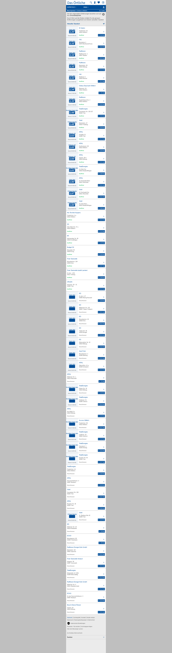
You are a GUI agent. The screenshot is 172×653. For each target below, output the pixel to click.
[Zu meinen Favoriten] (98, 2)
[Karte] (103, 7)
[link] (103, 14)
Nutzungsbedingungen (80, 620)
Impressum (70, 620)
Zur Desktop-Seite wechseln (74, 633)
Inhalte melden (91, 617)
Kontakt (83, 617)
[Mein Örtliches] (95, 2)
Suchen (69, 637)
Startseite (69, 617)
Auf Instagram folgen (86, 626)
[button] (76, 623)
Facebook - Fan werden (73, 626)
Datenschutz (91, 620)
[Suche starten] (90, 2)
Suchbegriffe (76, 617)
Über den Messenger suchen (75, 629)
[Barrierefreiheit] (103, 2)
